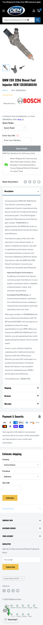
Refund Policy (8, 508)
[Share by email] (39, 182)
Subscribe (10, 567)
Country (5, 459)
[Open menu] (3, 11)
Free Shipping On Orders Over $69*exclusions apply (22, 2)
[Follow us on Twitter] (8, 590)
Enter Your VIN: (8, 135)
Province (6, 471)
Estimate (10, 498)
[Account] (34, 10)
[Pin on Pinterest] (30, 182)
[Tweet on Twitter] (34, 182)
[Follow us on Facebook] (4, 590)
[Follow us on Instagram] (13, 590)
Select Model (21, 148)
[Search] (38, 20)
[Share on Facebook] (25, 182)
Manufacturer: (10, 103)
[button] (28, 20)
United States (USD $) (11, 578)
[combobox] (18, 20)
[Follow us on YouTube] (17, 590)
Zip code (6, 482)
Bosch (5, 90)
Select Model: (8, 123)
